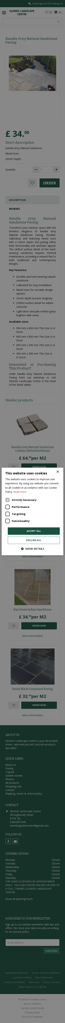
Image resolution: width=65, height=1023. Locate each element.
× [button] (57, 471)
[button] (32, 549)
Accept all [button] (34, 531)
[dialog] (32, 511)
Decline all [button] (33, 540)
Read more (19, 491)
